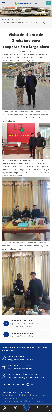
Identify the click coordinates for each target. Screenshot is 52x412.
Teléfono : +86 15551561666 (19, 365)
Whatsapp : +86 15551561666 (20, 368)
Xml (32, 398)
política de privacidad (13, 401)
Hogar (6, 20)
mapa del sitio (9, 392)
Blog (19, 392)
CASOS (15, 20)
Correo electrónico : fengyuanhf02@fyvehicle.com (20, 358)
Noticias (27, 392)
